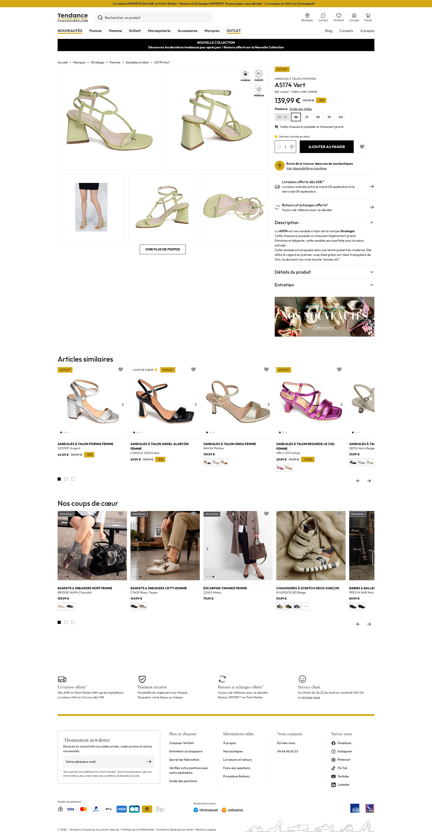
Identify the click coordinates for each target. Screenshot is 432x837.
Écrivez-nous (286, 743)
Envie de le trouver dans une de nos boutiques (319, 164)
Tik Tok (342, 768)
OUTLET (234, 30)
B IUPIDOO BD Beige (291, 592)
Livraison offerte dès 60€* (303, 182)
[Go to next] (369, 480)
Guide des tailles (300, 109)
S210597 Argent (69, 448)
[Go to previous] (358, 480)
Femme (95, 30)
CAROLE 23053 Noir (145, 453)
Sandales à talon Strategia (295, 78)
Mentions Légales (205, 829)
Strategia (97, 62)
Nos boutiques (233, 751)
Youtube (343, 776)
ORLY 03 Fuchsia (288, 453)
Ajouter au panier (326, 146)
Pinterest (344, 760)
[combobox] (153, 17)
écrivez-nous (311, 697)
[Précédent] (61, 404)
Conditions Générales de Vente (174, 829)
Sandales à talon (137, 62)
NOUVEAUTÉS (70, 30)
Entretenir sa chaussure (185, 751)
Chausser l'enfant (181, 743)
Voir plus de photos (162, 249)
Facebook (344, 743)
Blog (328, 30)
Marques (212, 30)
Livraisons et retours (237, 760)
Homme (115, 30)
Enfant (135, 30)
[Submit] (100, 17)
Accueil (63, 62)
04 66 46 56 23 (287, 751)
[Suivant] (123, 404)
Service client (309, 687)
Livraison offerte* (72, 687)
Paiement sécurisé (152, 687)
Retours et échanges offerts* (305, 205)
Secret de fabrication (184, 760)
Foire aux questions (236, 768)
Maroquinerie (159, 30)
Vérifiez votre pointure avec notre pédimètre (188, 770)
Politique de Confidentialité (137, 829)
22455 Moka (212, 592)
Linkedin (343, 785)
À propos (367, 30)
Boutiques (307, 20)
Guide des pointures (183, 781)
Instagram (345, 751)
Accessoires (187, 30)
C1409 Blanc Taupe (143, 592)
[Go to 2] (66, 479)
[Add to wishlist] (362, 146)
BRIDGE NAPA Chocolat (75, 592)
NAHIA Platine (213, 448)
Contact (323, 20)
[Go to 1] (59, 479)
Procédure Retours (236, 776)
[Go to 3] (72, 479)
